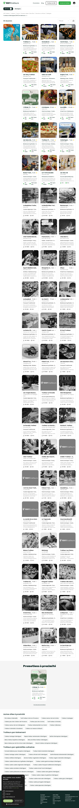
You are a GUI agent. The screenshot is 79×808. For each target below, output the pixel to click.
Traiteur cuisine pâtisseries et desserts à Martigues (19, 771)
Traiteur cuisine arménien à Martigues (15, 768)
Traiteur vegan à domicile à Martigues (60, 758)
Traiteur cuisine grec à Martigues (63, 778)
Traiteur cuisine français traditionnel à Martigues (47, 765)
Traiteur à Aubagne (67, 718)
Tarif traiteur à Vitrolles (54, 721)
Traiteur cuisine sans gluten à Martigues (48, 771)
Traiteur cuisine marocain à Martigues (40, 778)
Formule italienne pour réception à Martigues (17, 751)
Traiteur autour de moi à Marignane (15, 725)
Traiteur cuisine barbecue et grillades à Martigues (19, 761)
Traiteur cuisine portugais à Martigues (39, 782)
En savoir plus (16, 788)
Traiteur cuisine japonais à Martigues (40, 785)
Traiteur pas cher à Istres (37, 721)
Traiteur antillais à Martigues (13, 758)
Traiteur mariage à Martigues (13, 736)
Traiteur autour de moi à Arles (50, 718)
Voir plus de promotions (39, 705)
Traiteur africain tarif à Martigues (38, 754)
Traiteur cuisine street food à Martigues (40, 768)
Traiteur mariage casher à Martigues (15, 754)
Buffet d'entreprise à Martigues (58, 736)
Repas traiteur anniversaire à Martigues (35, 736)
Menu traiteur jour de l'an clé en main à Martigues (19, 743)
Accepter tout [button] (8, 801)
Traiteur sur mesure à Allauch (34, 728)
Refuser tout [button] (18, 801)
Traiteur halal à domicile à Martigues (43, 751)
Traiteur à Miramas (55, 725)
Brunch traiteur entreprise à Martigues (46, 743)
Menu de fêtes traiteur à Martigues (37, 740)
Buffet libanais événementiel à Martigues (62, 754)
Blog (42, 3)
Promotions (36, 3)
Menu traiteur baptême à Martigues (15, 740)
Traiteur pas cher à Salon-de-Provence (16, 721)
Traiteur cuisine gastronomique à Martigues (48, 761)
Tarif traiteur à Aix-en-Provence (29, 718)
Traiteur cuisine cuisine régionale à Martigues (17, 765)
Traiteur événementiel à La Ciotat (37, 725)
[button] (13, 804)
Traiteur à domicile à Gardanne (13, 728)
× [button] (23, 776)
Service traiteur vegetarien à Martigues (35, 758)
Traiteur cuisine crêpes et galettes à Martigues (45, 775)
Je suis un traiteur (65, 3)
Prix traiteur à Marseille (11, 718)
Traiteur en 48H (51, 3)
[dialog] (13, 790)
